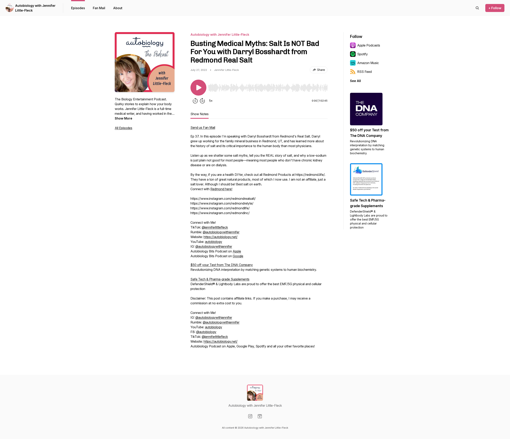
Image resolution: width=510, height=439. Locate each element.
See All (355, 81)
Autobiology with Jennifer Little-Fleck (35, 8)
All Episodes (123, 128)
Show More (123, 118)
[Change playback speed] (211, 101)
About (117, 8)
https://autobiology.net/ (220, 237)
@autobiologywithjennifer (221, 232)
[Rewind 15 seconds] (195, 101)
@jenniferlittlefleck (215, 227)
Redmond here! (221, 189)
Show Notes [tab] (199, 114)
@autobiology (206, 332)
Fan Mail (99, 8)
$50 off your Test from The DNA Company (221, 265)
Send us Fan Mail (202, 128)
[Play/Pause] (198, 88)
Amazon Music (368, 63)
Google (238, 256)
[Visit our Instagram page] (250, 416)
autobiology (213, 242)
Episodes (78, 8)
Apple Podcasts (368, 45)
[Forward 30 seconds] (202, 101)
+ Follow (494, 8)
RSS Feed (364, 72)
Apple (237, 251)
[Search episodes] (477, 8)
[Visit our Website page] (260, 416)
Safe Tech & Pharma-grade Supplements (219, 279)
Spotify (362, 54)
